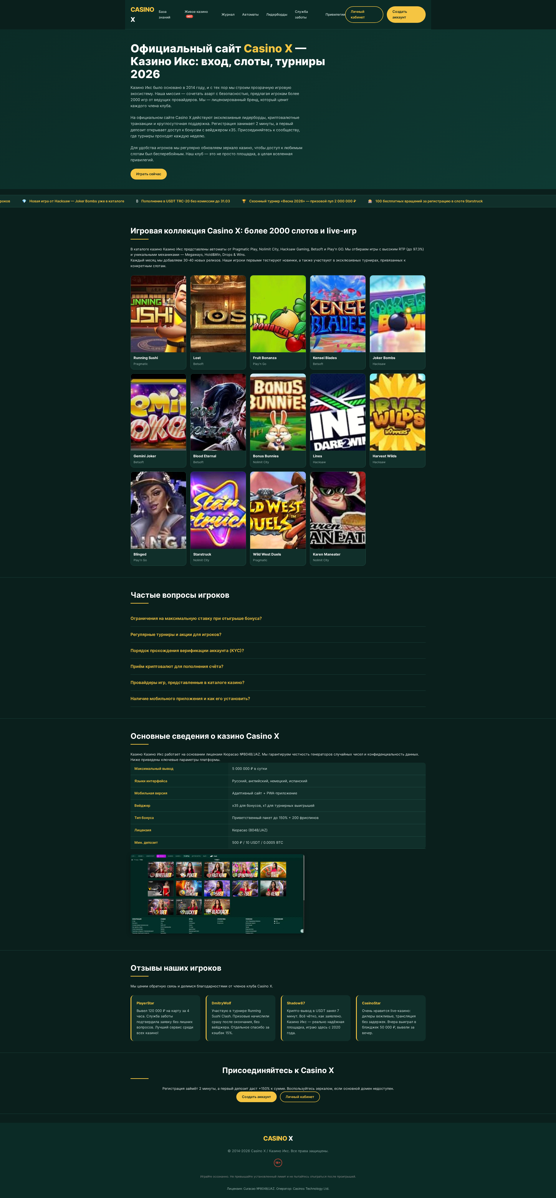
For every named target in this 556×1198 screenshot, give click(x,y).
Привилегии (335, 14)
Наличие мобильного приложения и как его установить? (190, 698)
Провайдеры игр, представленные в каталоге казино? (187, 682)
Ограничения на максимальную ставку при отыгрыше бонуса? (196, 618)
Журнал (228, 14)
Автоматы (250, 14)
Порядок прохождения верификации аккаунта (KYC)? (187, 650)
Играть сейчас (148, 174)
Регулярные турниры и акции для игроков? (176, 634)
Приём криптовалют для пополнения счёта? (177, 666)
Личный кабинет (358, 14)
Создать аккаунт (399, 14)
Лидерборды (276, 14)
